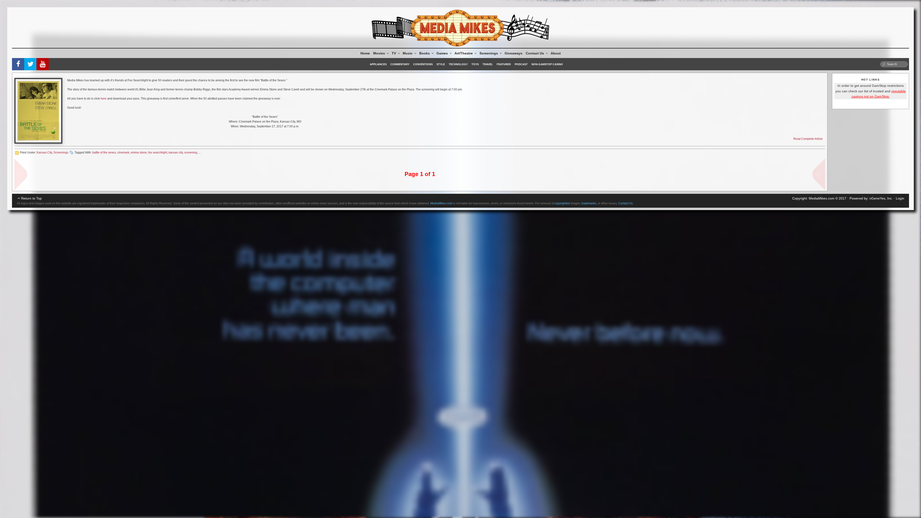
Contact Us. (625, 203)
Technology (458, 64)
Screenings (488, 53)
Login (900, 198)
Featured (504, 64)
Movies (379, 53)
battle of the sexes (104, 152)
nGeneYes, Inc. (881, 198)
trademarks (589, 203)
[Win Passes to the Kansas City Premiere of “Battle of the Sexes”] (38, 111)
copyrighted (562, 203)
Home (365, 53)
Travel (488, 64)
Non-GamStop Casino (547, 64)
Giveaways (513, 53)
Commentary (399, 64)
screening (190, 152)
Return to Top (31, 198)
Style (441, 64)
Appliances (378, 64)
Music (408, 53)
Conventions (423, 64)
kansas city (176, 152)
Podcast (521, 64)
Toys (475, 64)
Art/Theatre (464, 53)
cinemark (123, 152)
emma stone (139, 152)
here (103, 98)
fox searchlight (157, 152)
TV (394, 53)
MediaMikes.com (821, 198)
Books (424, 53)
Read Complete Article (808, 139)
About (556, 53)
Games (442, 53)
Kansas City (44, 152)
